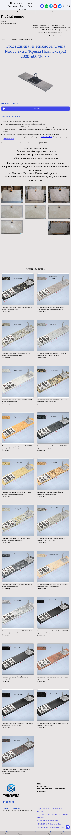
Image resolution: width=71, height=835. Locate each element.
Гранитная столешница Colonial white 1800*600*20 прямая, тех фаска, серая (17, 401)
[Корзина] (68, 6)
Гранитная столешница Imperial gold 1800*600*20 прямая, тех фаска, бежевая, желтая (17, 447)
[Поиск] (64, 6)
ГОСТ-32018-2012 (46, 137)
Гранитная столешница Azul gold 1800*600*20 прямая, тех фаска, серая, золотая (15, 539)
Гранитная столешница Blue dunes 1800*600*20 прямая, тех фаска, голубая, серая (16, 354)
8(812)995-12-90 (37, 27)
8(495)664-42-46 (37, 25)
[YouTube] (55, 6)
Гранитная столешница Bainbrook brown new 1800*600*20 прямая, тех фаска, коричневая (51, 308)
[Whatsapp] (46, 6)
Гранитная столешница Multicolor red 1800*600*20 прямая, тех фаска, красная (52, 678)
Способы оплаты (43, 786)
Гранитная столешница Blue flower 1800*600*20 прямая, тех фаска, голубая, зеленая (51, 354)
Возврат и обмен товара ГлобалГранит (51, 789)
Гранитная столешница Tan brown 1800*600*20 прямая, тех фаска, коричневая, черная (16, 770)
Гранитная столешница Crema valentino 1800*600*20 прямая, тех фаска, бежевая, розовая (53, 585)
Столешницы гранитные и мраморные (21, 39)
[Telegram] (51, 6)
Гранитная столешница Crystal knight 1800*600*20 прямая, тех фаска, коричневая (52, 401)
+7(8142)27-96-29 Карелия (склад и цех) (51, 827)
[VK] (60, 6)
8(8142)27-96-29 (42, 35)
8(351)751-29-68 (46, 30)
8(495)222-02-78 (46, 25)
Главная (3, 39)
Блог (39, 784)
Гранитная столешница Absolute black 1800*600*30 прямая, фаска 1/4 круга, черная (17, 724)
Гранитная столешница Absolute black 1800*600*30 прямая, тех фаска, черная (52, 724)
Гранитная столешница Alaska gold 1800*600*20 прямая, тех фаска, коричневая (51, 493)
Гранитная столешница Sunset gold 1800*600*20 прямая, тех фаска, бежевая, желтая (16, 493)
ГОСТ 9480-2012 (9, 139)
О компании (41, 791)
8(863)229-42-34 (42, 33)
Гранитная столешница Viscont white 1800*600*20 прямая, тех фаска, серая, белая (17, 632)
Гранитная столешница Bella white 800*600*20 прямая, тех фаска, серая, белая (51, 539)
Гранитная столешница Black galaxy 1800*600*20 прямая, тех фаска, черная (16, 678)
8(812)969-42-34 (46, 27)
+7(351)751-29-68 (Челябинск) (47, 820)
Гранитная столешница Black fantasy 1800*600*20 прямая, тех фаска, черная (17, 585)
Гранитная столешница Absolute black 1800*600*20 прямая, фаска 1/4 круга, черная (52, 632)
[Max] (42, 6)
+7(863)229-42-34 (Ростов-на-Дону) (49, 824)
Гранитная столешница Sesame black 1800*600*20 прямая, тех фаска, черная (52, 447)
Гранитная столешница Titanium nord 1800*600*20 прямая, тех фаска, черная (17, 308)
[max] (68, 827)
